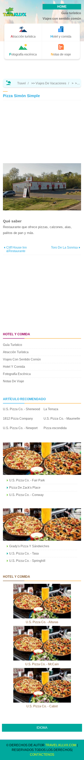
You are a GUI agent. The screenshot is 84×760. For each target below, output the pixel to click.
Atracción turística (16, 352)
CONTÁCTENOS (42, 754)
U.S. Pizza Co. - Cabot (42, 706)
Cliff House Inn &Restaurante (16, 249)
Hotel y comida (14, 366)
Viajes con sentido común (62, 18)
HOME (62, 6)
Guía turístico (71, 13)
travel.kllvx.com (60, 745)
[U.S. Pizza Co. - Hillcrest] (42, 524)
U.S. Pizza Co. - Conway (26, 495)
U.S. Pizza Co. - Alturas (42, 622)
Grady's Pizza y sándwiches (29, 546)
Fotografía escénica (17, 374)
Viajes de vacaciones (51, 83)
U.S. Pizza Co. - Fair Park (27, 480)
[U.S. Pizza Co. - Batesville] (42, 458)
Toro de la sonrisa (64, 247)
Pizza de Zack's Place (24, 487)
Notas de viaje (13, 381)
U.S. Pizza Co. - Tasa (24, 553)
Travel (21, 83)
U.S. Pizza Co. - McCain (42, 664)
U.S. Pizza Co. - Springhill (27, 560)
